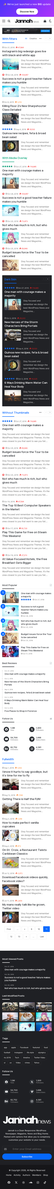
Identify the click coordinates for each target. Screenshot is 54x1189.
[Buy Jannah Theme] (27, 30)
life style (30, 1052)
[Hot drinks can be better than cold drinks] (27, 1016)
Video (18, 1063)
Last (42, 936)
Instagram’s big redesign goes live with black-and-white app (24, 53)
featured (36, 1047)
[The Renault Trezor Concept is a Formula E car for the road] (10, 1006)
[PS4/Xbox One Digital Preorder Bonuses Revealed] (27, 1006)
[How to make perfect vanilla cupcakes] (10, 835)
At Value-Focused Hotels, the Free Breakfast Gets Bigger (24, 560)
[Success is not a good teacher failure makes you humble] (10, 91)
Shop (45, 1175)
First (9, 929)
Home (9, 1175)
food (46, 1047)
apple (13, 1047)
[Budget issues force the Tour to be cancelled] (10, 265)
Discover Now (27, 11)
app (5, 1047)
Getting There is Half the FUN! (21, 799)
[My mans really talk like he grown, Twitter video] (10, 917)
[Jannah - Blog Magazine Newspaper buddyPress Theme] (27, 21)
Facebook (24, 1047)
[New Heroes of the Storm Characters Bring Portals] (12, 334)
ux (11, 1063)
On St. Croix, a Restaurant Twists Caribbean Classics (24, 851)
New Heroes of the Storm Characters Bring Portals (21, 324)
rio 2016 (7, 1057)
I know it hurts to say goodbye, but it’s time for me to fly (25, 773)
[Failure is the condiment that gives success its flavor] (44, 1026)
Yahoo (36, 1063)
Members (36, 1175)
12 (11, 936)
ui (4, 1063)
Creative (33, 38)
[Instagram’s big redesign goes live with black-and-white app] (10, 64)
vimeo (27, 1063)
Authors (26, 1175)
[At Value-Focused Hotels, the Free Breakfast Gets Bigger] (10, 1016)
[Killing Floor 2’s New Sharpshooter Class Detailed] (10, 118)
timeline (26, 1057)
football (7, 1052)
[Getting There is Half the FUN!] (10, 808)
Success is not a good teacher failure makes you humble (34, 609)
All (26, 38)
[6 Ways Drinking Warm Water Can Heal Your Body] (12, 395)
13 (19, 936)
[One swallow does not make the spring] (10, 1026)
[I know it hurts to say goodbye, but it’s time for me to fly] (10, 784)
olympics (42, 1052)
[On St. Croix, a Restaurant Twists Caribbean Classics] (10, 862)
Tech (17, 1057)
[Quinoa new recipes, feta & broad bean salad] (10, 146)
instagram (18, 1052)
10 (39, 929)
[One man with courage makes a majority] (10, 183)
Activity (17, 1175)
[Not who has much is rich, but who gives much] (10, 237)
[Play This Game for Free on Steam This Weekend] (10, 651)
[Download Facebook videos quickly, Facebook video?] (10, 890)
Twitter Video (39, 1057)
